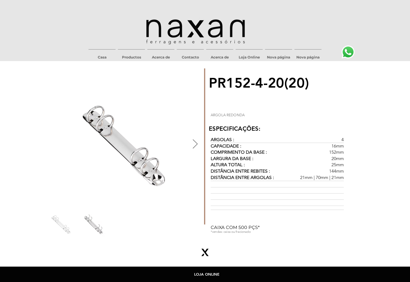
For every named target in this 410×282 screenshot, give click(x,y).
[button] (131, 55)
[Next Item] (195, 144)
